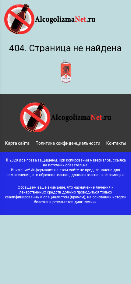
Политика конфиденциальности (68, 143)
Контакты (116, 143)
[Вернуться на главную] (65, 90)
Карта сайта (17, 143)
